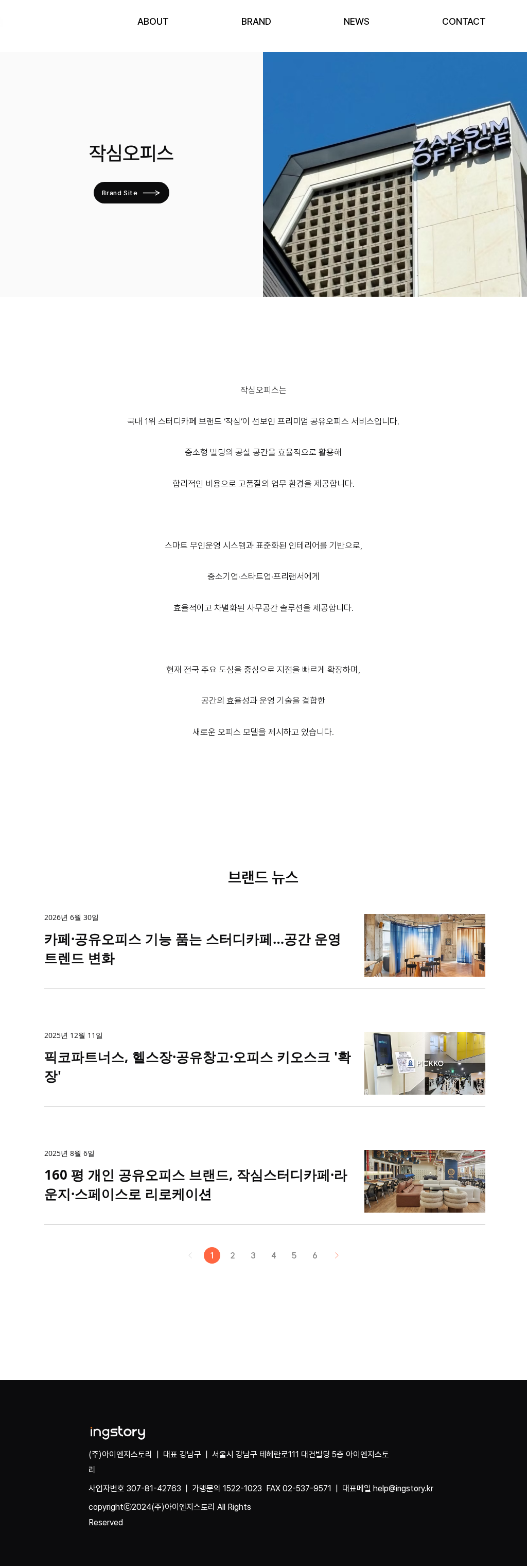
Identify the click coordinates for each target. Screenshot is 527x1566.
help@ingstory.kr (403, 1488)
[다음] (336, 1255)
